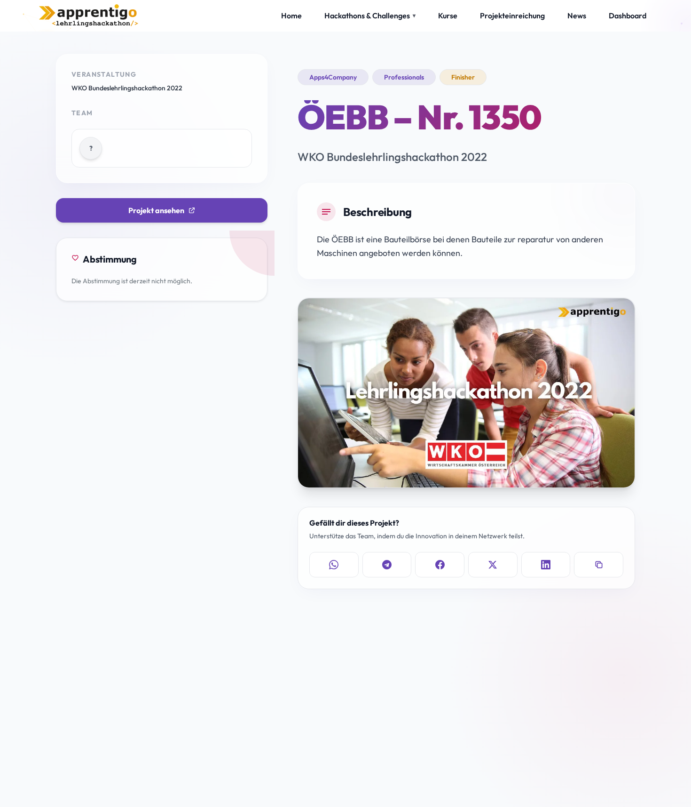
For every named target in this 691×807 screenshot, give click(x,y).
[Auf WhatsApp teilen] (334, 564)
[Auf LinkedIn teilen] (546, 564)
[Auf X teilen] (493, 564)
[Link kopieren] (598, 564)
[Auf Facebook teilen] (439, 564)
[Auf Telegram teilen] (387, 564)
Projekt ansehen (156, 210)
